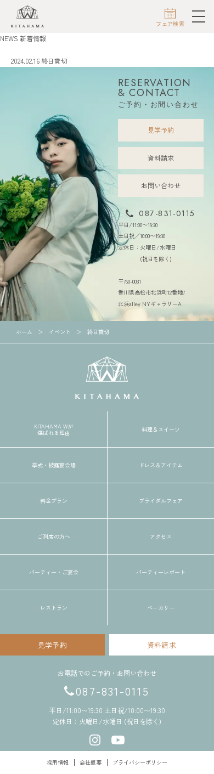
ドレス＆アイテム (161, 465)
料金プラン (53, 501)
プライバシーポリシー (139, 762)
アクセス (161, 536)
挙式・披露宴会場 (54, 465)
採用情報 (58, 762)
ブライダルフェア (161, 501)
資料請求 (161, 157)
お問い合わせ (161, 185)
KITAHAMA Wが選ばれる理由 (53, 429)
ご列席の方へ (53, 536)
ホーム (8, 50)
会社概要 (91, 762)
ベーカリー (160, 607)
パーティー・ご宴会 (53, 572)
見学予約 (161, 129)
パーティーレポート (160, 572)
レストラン (53, 607)
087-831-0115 (167, 213)
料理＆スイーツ (161, 429)
